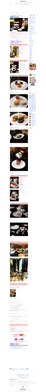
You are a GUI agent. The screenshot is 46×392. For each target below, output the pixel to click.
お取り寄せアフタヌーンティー (32, 27)
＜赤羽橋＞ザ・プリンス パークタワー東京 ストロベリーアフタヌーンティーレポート (33, 114)
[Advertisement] (23, 8)
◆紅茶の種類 (30, 54)
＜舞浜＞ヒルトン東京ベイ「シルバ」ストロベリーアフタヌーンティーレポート (33, 118)
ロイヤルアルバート (33, 105)
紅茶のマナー (31, 50)
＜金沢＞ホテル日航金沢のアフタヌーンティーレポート (16, 15)
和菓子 (30, 37)
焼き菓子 (30, 38)
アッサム (31, 99)
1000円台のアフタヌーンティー (32, 95)
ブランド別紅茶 (31, 55)
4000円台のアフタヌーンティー (32, 97)
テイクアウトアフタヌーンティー (32, 28)
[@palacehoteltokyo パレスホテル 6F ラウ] (30, 78)
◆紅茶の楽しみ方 (30, 46)
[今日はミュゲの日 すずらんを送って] (30, 82)
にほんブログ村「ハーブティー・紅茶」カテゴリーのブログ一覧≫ (23, 375)
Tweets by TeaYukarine (31, 93)
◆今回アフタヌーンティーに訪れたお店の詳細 (14, 43)
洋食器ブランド (31, 59)
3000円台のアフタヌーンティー (32, 96)
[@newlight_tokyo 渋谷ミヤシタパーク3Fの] (33, 82)
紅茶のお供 (30, 49)
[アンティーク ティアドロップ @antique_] (35, 78)
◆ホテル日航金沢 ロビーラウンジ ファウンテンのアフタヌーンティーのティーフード (17, 41)
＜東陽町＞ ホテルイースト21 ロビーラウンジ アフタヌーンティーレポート (17, 346)
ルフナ (30, 105)
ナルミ (32, 102)
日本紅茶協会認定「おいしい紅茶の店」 (33, 32)
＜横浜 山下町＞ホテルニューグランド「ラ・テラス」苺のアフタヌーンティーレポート (33, 120)
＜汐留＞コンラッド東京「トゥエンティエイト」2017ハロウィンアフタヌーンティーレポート (18, 348)
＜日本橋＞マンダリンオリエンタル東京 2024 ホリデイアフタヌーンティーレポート (33, 116)
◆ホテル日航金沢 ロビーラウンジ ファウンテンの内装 (15, 42)
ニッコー (34, 102)
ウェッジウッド (33, 99)
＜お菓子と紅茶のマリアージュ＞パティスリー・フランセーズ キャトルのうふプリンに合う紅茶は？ (24, 369)
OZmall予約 (30, 98)
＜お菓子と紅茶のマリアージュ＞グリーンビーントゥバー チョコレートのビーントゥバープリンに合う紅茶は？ (14, 369)
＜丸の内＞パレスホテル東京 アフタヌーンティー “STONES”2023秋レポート (33, 125)
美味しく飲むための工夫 (31, 45)
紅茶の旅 (30, 51)
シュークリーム (32, 101)
